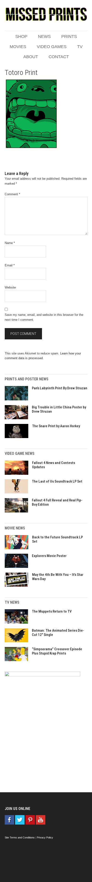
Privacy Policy (45, 837)
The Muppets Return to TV (52, 611)
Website (10, 287)
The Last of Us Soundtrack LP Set (57, 481)
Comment (12, 194)
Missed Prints (46, 14)
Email (10, 265)
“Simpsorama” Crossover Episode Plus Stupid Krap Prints (57, 651)
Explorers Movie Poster (49, 556)
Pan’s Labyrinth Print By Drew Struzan (59, 388)
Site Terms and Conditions (20, 837)
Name (10, 243)
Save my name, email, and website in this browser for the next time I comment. (44, 317)
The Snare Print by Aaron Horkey (56, 426)
